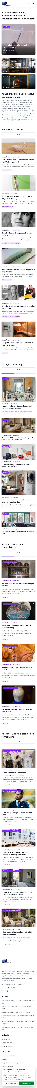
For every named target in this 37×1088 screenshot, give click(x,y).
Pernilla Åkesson (6, 157)
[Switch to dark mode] (28, 3)
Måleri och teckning (7, 206)
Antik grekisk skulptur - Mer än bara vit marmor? (16, 1012)
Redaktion (6, 1035)
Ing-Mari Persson (6, 267)
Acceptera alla (26, 1083)
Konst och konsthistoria (9, 76)
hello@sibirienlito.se (10, 991)
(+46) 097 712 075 (9, 988)
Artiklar (5, 996)
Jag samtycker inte (11, 1083)
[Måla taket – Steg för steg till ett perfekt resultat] (19, 39)
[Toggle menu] (33, 3)
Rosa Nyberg (5, 193)
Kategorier (6, 1052)
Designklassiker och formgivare (11, 243)
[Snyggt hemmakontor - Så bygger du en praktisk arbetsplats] (19, 65)
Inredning (6, 27)
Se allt (18, 134)
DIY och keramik (6, 170)
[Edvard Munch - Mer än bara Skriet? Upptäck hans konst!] (19, 81)
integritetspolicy (19, 1079)
